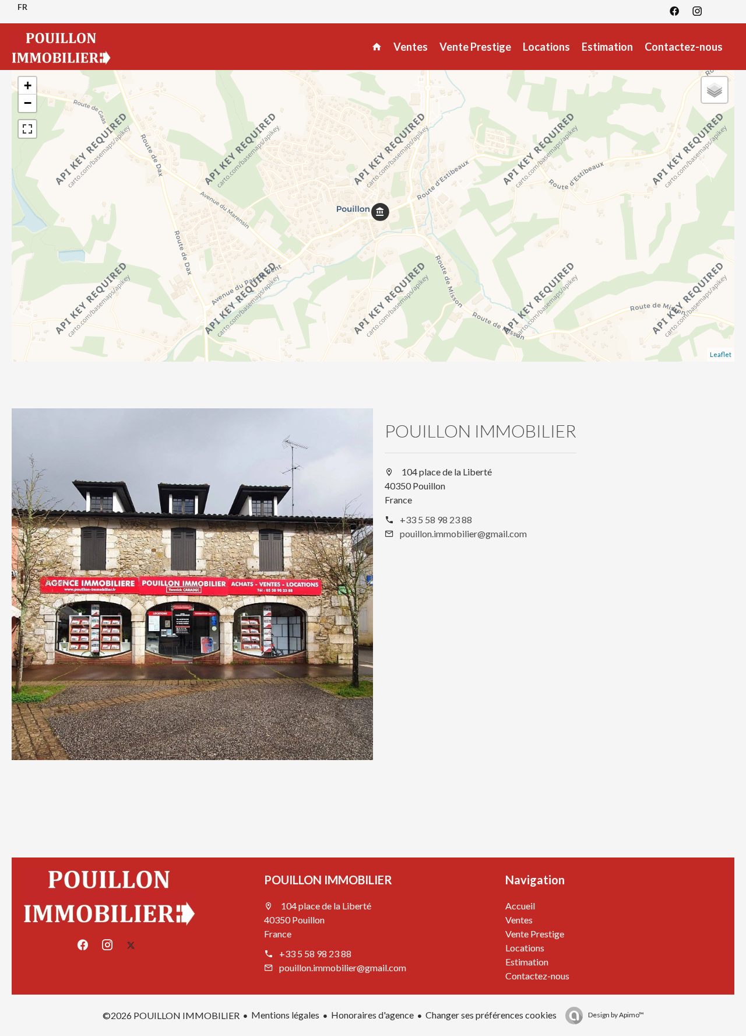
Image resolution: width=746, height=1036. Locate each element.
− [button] (27, 103)
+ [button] (27, 85)
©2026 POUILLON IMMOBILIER (171, 1015)
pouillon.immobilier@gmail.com (463, 533)
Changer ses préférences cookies (491, 1014)
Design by (615, 1014)
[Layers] (714, 90)
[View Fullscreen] (27, 129)
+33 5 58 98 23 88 (436, 519)
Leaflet (720, 354)
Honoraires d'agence (372, 1014)
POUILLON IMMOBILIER (480, 430)
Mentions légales (285, 1014)
